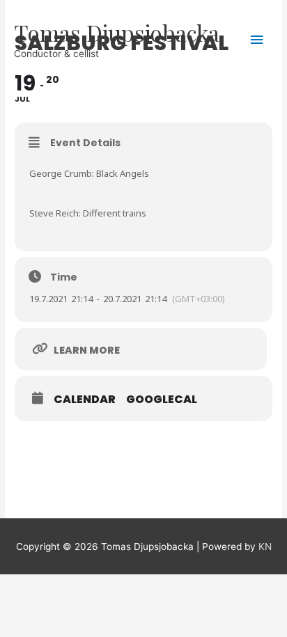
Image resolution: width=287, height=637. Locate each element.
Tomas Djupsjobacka (116, 32)
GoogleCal (161, 399)
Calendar (85, 399)
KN (265, 546)
